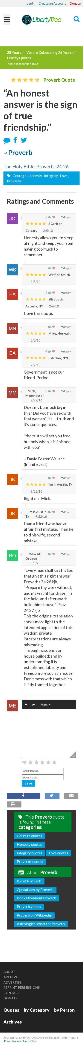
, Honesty (34, 175)
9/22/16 (36, 400)
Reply (67, 217)
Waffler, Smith (59, 275)
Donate (75, 3)
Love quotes (58, 853)
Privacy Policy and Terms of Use (20, 1041)
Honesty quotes (29, 844)
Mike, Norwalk (59, 333)
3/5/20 (35, 563)
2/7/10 (35, 365)
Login (31, 3)
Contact (11, 993)
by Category (37, 1010)
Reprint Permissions (21, 987)
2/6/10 (53, 306)
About (9, 972)
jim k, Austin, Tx (60, 484)
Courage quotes (29, 835)
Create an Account (52, 3)
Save (28, 783)
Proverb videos (29, 906)
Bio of (29, 881)
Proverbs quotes (30, 861)
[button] (26, 705)
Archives (12, 1021)
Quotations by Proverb (35, 889)
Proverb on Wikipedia (34, 915)
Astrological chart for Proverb (41, 923)
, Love (63, 175)
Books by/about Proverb (36, 898)
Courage (19, 175)
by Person (64, 1010)
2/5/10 (47, 230)
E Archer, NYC (58, 358)
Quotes (11, 1010)
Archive (10, 977)
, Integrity (50, 175)
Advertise (12, 982)
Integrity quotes (29, 853)
